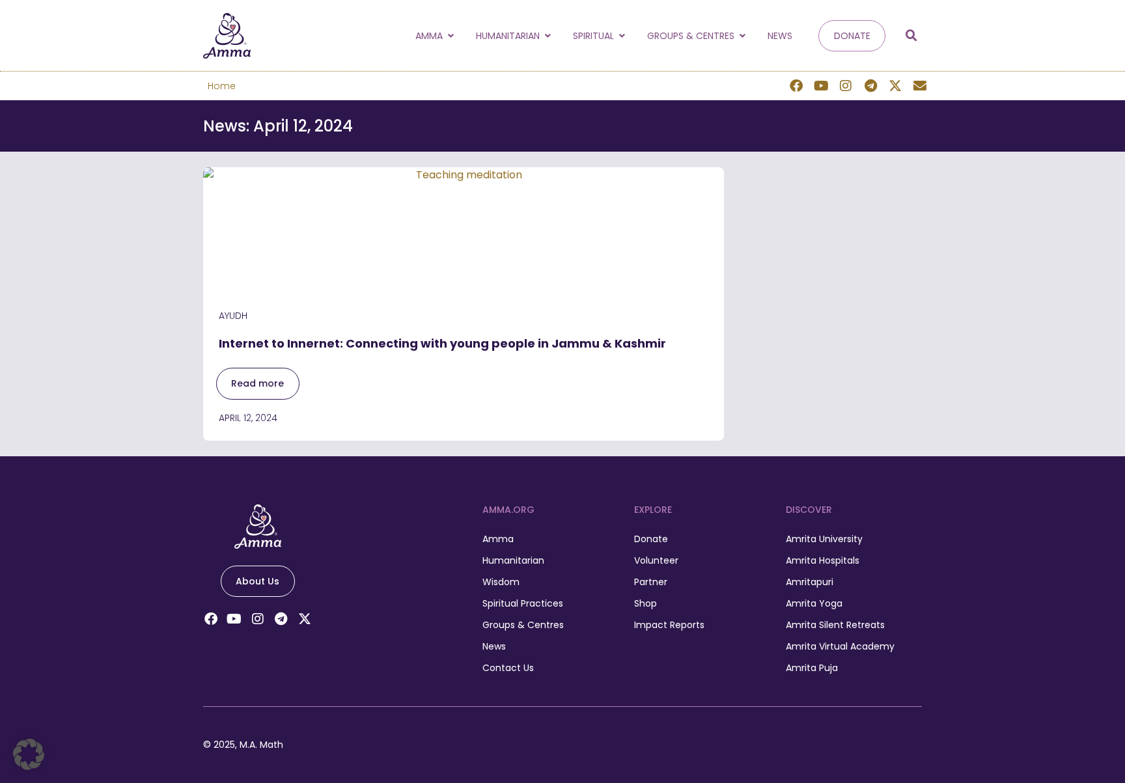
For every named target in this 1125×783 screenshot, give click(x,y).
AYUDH (233, 315)
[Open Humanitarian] (547, 35)
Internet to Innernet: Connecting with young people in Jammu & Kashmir (444, 343)
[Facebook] (796, 85)
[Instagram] (845, 85)
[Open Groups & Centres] (742, 35)
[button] (911, 35)
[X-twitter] (895, 85)
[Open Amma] (450, 35)
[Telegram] (870, 85)
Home (222, 85)
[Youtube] (820, 85)
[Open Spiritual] (621, 35)
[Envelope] (919, 85)
